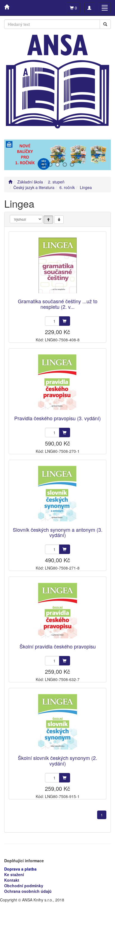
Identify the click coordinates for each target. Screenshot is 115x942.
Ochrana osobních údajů (28, 891)
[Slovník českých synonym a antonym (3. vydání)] (57, 493)
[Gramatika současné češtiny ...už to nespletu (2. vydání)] (57, 265)
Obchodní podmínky (23, 885)
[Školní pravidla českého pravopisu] (57, 610)
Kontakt (11, 880)
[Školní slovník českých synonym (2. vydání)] (57, 722)
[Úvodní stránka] (10, 182)
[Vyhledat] (105, 24)
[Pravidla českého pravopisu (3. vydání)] (57, 382)
